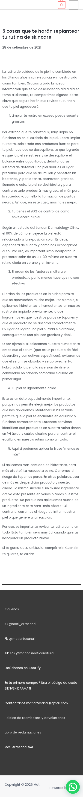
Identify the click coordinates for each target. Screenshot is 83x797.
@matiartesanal (22, 639)
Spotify (35, 668)
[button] (73, 787)
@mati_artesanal (22, 624)
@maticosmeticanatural (35, 653)
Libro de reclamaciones (23, 732)
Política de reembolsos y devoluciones (35, 718)
